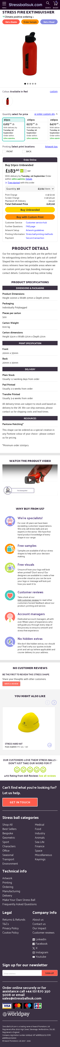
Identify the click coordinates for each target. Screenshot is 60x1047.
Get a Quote (11, 22)
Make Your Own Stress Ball (18, 899)
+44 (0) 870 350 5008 (26, 993)
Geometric (8, 837)
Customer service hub (36, 222)
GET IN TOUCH (20, 802)
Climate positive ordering (18, 17)
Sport (5, 841)
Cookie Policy (10, 932)
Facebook (42, 943)
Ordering (7, 886)
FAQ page (30, 226)
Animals (40, 837)
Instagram (42, 952)
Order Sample (30, 22)
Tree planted (14, 182)
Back (28, 151)
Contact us (39, 923)
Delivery (7, 895)
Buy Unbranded (30, 209)
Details (29, 179)
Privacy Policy (10, 928)
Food (38, 828)
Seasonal (7, 854)
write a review (11, 683)
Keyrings (40, 859)
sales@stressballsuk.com (21, 998)
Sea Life (39, 841)
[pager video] (35, 84)
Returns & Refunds (13, 919)
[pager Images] (25, 84)
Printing (7, 882)
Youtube (41, 956)
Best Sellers (9, 828)
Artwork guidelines (35, 230)
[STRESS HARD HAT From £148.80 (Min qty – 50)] (29, 722)
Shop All (7, 824)
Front (9, 151)
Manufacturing (11, 890)
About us (38, 919)
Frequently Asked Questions (19, 903)
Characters (9, 846)
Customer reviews (43, 932)
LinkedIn (41, 939)
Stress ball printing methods (39, 233)
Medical (39, 824)
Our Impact (39, 928)
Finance (39, 846)
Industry (40, 833)
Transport (8, 859)
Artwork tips (51, 146)
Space (38, 850)
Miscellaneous (43, 854)
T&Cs (5, 923)
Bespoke (7, 833)
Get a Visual (49, 22)
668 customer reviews (28, 600)
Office (5, 850)
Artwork (7, 877)
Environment (10, 863)
